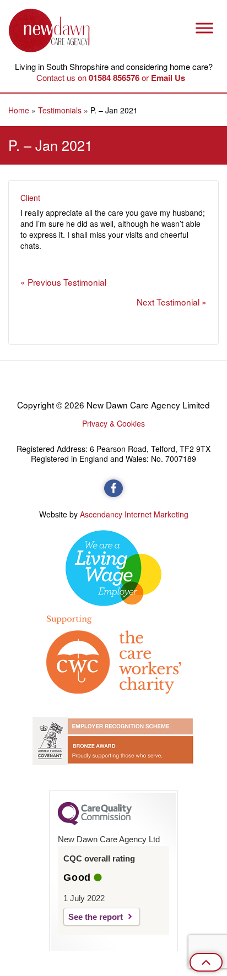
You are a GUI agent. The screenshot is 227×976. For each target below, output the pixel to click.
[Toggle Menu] (204, 28)
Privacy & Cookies (113, 423)
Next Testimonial (169, 302)
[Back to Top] (206, 962)
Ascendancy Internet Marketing (134, 514)
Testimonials (60, 110)
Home (18, 110)
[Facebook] (113, 488)
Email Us (168, 78)
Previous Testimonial (67, 282)
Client (30, 197)
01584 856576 (114, 78)
